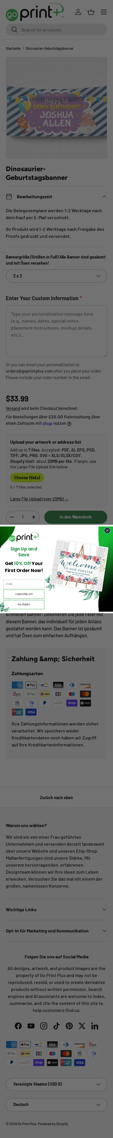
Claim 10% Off (24, 594)
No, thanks (24, 604)
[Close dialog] (107, 530)
